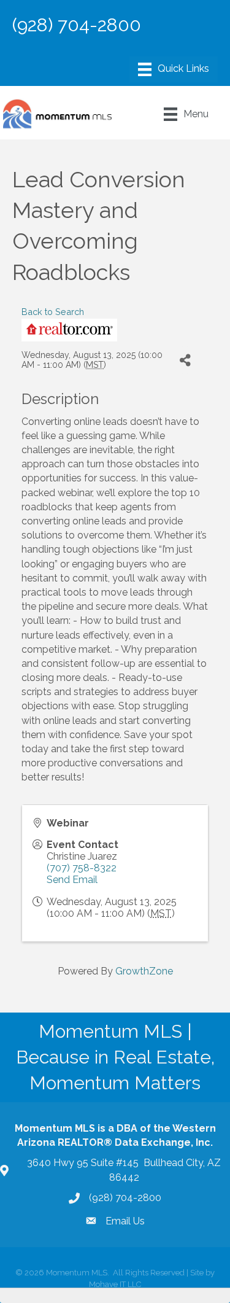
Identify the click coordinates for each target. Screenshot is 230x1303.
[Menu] (173, 69)
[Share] (185, 360)
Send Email (72, 879)
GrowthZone (144, 971)
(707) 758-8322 (82, 868)
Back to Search (52, 311)
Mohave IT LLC (115, 1284)
